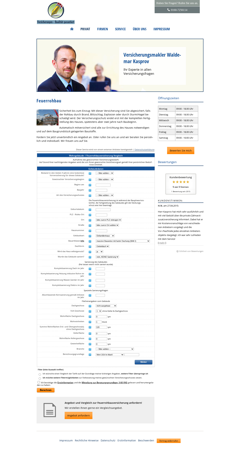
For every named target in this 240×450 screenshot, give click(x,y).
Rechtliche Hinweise (87, 440)
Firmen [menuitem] (102, 29)
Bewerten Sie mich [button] (181, 150)
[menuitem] (71, 29)
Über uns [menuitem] (139, 29)
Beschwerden (146, 440)
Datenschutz (108, 440)
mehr (162, 242)
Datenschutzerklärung (144, 149)
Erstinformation (127, 440)
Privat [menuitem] (85, 29)
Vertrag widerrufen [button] (168, 440)
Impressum (66, 440)
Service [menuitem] (120, 29)
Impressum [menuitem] (161, 29)
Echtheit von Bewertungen (191, 251)
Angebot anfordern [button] (78, 415)
